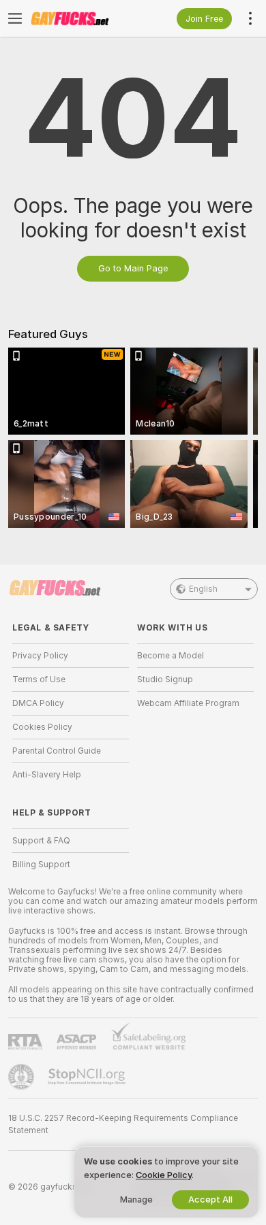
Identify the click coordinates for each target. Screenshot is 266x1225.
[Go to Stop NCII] (88, 1077)
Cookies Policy (42, 727)
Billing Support (41, 864)
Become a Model (170, 655)
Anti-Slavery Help (46, 774)
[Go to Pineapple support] (22, 1077)
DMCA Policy (38, 703)
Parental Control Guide (56, 751)
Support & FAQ (41, 840)
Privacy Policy (40, 655)
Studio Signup (165, 679)
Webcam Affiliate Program (188, 703)
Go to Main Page (133, 268)
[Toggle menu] (15, 18)
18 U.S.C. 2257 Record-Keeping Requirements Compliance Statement (123, 1124)
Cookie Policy (164, 1175)
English (203, 589)
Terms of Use (38, 679)
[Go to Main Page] (81, 18)
